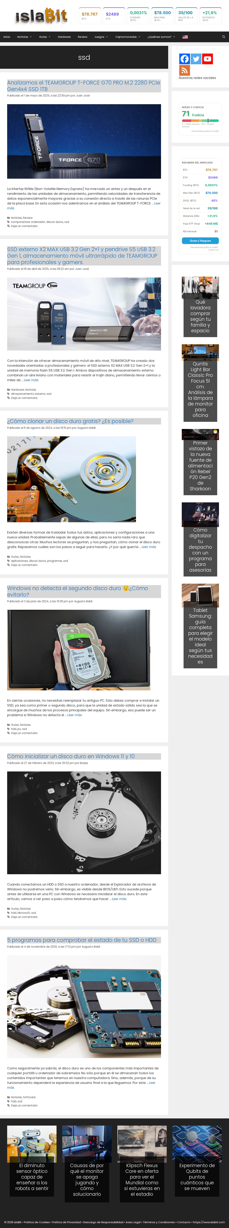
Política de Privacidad (66, 1222)
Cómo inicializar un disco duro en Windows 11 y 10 (71, 756)
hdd (13, 729)
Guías (43, 37)
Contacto (184, 1222)
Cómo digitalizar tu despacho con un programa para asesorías (200, 550)
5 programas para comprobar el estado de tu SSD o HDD (82, 940)
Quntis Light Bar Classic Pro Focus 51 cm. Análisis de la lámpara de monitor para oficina (200, 390)
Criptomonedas (126, 37)
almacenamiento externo (28, 394)
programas (54, 561)
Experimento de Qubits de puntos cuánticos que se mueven (197, 1177)
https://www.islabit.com (209, 1222)
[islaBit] (41, 15)
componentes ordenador (28, 222)
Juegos (99, 37)
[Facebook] (184, 59)
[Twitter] (196, 59)
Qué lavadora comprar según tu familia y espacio (200, 316)
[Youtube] (207, 59)
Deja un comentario (24, 226)
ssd (66, 222)
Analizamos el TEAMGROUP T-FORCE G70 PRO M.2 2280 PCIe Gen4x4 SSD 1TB (83, 86)
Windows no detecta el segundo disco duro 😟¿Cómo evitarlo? (77, 591)
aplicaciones (19, 561)
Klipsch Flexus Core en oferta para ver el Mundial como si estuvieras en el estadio (142, 1179)
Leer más (31, 380)
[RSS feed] (184, 70)
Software (29, 1097)
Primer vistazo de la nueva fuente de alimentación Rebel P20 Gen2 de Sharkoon (200, 466)
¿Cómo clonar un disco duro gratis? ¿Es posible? (70, 421)
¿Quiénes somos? (159, 37)
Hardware (64, 37)
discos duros (54, 222)
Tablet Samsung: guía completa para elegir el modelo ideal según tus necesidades (200, 636)
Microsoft (24, 913)
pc (19, 729)
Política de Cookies (37, 1222)
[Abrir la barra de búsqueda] (223, 37)
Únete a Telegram (200, 240)
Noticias (22, 37)
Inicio (7, 37)
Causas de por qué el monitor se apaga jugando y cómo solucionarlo (87, 1179)
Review (82, 37)
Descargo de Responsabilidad (103, 1222)
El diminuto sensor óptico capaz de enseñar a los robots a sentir (31, 1177)
